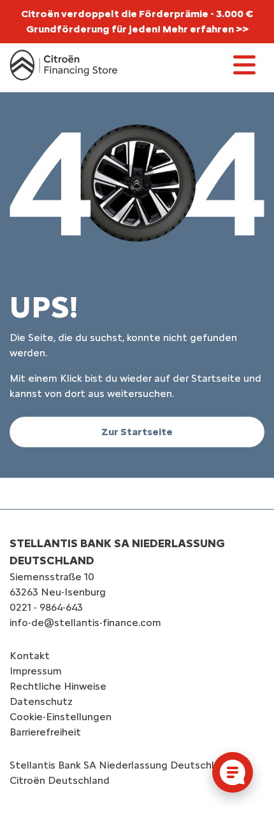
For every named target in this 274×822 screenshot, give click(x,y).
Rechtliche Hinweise (58, 686)
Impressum (36, 671)
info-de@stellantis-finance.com (85, 622)
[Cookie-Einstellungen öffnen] (232, 772)
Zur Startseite (137, 432)
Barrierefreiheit (45, 732)
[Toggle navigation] (244, 65)
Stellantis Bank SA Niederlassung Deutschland (121, 765)
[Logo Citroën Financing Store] (64, 65)
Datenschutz (41, 701)
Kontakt (30, 656)
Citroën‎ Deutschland (60, 780)
